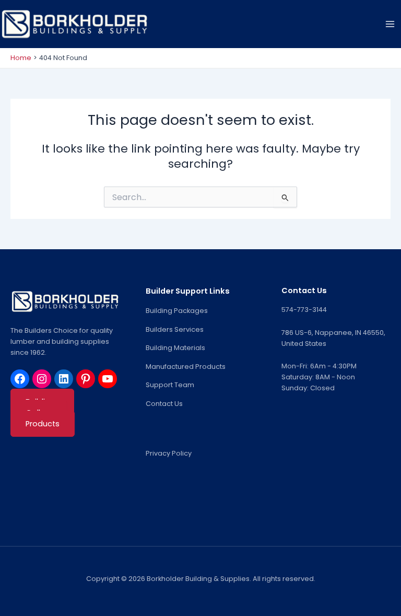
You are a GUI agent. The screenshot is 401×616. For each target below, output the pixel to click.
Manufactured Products (186, 366)
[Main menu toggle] (390, 24)
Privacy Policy (169, 453)
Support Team (170, 384)
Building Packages (177, 310)
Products (43, 424)
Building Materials (175, 347)
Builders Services (175, 329)
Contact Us (164, 403)
